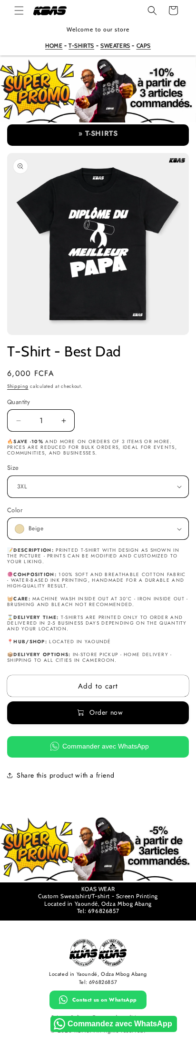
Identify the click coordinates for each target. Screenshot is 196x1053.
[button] (19, 10)
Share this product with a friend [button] (65, 775)
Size (13, 467)
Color (14, 510)
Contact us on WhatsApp (104, 999)
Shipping (18, 386)
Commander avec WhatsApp (105, 746)
